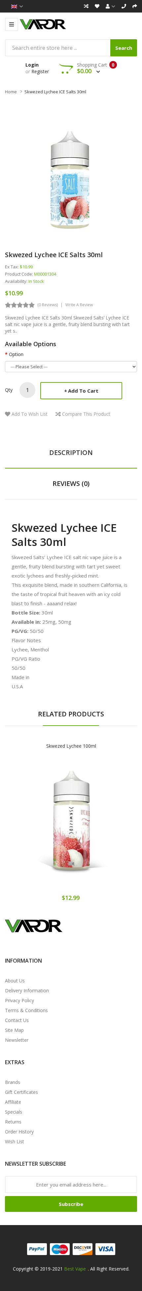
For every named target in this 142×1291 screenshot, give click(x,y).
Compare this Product (86, 414)
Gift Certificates (21, 1092)
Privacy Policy (19, 1000)
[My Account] (110, 6)
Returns (13, 1122)
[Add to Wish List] (71, 827)
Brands (12, 1082)
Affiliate (13, 1102)
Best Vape (75, 1269)
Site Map (14, 1030)
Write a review (79, 305)
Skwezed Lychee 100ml (71, 746)
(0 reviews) (47, 305)
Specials (13, 1112)
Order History (19, 1131)
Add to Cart (83, 390)
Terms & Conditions (26, 1010)
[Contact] (124, 6)
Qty (9, 390)
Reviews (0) (71, 483)
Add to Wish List (30, 414)
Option (16, 354)
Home (11, 92)
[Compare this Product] (94, 827)
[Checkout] (134, 6)
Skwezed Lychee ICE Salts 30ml (55, 92)
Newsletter (16, 1040)
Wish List (14, 1141)
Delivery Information (27, 990)
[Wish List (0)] (97, 6)
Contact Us (17, 1020)
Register (40, 71)
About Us (15, 980)
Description (71, 452)
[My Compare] (86, 6)
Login (32, 65)
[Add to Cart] (47, 827)
